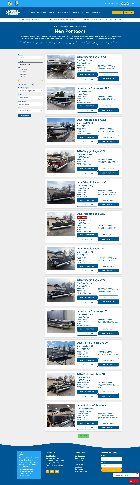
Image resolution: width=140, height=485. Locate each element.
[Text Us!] (133, 481)
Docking (67, 12)
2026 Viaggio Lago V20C (91, 151)
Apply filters (24, 116)
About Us (76, 12)
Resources (85, 12)
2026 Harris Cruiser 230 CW (93, 343)
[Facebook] (122, 3)
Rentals (59, 12)
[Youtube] (128, 3)
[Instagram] (125, 3)
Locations (95, 12)
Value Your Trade (81, 471)
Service (51, 12)
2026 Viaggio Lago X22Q (91, 57)
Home (33, 12)
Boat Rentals (79, 460)
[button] (84, 436)
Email (103, 462)
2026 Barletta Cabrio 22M (91, 374)
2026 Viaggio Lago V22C (91, 214)
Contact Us (79, 469)
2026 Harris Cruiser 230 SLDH (94, 88)
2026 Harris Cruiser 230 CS (92, 311)
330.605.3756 (50, 456)
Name (103, 456)
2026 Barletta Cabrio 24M (92, 405)
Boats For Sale (41, 12)
